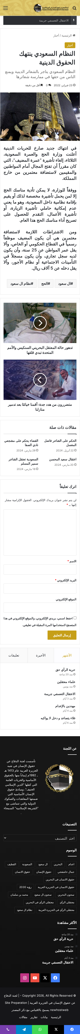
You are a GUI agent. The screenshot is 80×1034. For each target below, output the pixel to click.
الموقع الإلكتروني (66, 599)
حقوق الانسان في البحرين (60, 879)
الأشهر (67, 655)
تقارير (34, 1017)
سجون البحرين (66, 894)
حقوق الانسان (22, 871)
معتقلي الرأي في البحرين (40, 902)
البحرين (58, 864)
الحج (44, 283)
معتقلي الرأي (67, 902)
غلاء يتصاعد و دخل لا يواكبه (58, 718)
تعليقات (13, 655)
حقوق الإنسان (43, 871)
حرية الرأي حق (65, 669)
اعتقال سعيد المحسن (62, 459)
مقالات (23, 1017)
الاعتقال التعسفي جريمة (59, 694)
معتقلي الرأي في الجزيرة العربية (56, 910)
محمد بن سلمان (19, 894)
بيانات (44, 1017)
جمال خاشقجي (66, 871)
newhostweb (59, 1010)
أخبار (56, 35)
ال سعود (64, 283)
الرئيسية (67, 35)
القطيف (11, 864)
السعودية (27, 864)
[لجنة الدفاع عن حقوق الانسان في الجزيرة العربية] (51, 8)
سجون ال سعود (43, 894)
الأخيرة (41, 655)
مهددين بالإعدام (59, 20)
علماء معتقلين (66, 682)
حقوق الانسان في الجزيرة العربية (56, 887)
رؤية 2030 (25, 887)
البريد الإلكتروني (65, 580)
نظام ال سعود (20, 283)
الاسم (71, 561)
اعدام (71, 864)
